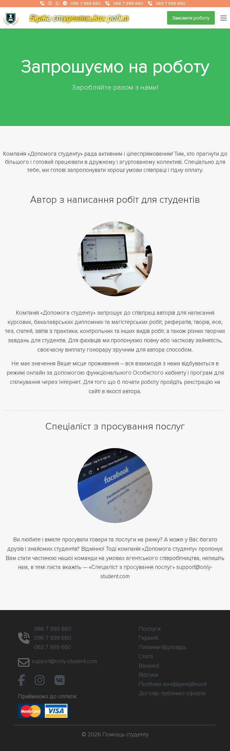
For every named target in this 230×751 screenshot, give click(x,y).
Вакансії (149, 665)
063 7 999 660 (170, 3)
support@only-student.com (64, 661)
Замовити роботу (191, 18)
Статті (146, 656)
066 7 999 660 (128, 3)
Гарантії (148, 638)
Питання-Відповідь (162, 647)
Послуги (150, 629)
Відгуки (148, 674)
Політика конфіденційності (173, 684)
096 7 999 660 (86, 3)
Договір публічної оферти (172, 693)
